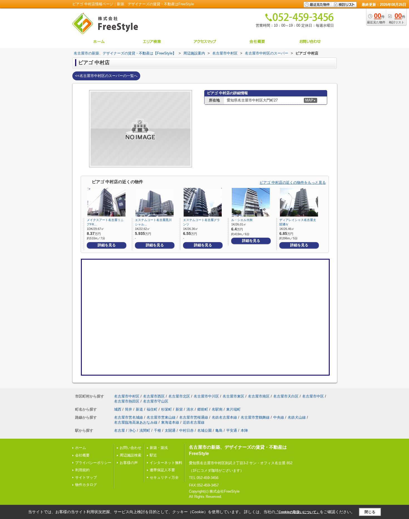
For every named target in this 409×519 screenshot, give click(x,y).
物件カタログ (86, 485)
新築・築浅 (159, 448)
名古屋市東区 (233, 396)
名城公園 (204, 430)
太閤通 (170, 430)
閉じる (369, 512)
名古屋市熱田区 (126, 401)
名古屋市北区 (179, 396)
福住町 (152, 409)
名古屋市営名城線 (128, 417)
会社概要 (82, 455)
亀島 (219, 430)
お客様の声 (129, 463)
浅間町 (144, 430)
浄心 (132, 430)
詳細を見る (107, 245)
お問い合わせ (130, 448)
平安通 (231, 430)
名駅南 (217, 409)
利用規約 (82, 470)
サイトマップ (86, 477)
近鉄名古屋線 (193, 422)
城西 (117, 409)
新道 (139, 409)
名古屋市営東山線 (161, 417)
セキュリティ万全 (164, 477)
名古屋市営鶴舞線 (255, 417)
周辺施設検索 (130, 455)
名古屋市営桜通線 (193, 417)
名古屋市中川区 (206, 396)
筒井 (128, 409)
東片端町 (233, 409)
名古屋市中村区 (126, 396)
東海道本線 (170, 422)
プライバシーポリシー (93, 463)
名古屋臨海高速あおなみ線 (135, 422)
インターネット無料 (166, 463)
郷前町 (202, 409)
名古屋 (119, 430)
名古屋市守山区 (155, 401)
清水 (190, 409)
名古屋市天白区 (286, 396)
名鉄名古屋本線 (224, 417)
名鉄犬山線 (297, 417)
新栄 (179, 409)
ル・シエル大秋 (242, 220)
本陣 (244, 430)
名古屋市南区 (259, 396)
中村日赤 (186, 430)
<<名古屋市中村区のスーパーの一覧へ (106, 76)
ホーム (80, 448)
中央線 (278, 417)
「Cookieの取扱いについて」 (297, 512)
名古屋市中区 (313, 396)
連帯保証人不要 (162, 470)
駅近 (153, 455)
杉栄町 (166, 409)
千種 (157, 430)
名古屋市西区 (154, 396)
